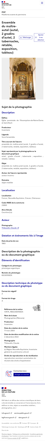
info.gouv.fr (6, 413)
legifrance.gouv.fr (8, 417)
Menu (42, 3)
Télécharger (27, 37)
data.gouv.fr (23, 417)
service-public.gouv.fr (22, 413)
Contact (24, 423)
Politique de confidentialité (21, 434)
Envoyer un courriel (22, 374)
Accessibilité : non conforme (10, 423)
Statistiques (21, 427)
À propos (33, 423)
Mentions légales (7, 434)
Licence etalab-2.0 (13, 438)
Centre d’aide (34, 427)
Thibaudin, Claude (9, 228)
